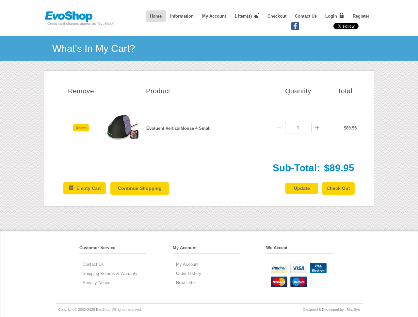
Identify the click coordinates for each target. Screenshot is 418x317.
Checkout (276, 16)
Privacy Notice (96, 282)
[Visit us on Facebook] (295, 29)
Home (156, 16)
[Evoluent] (68, 20)
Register (361, 16)
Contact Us (306, 16)
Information (182, 16)
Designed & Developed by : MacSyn (331, 309)
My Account (214, 16)
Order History (188, 273)
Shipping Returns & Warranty (110, 273)
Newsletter (186, 282)
